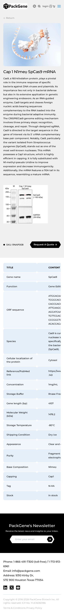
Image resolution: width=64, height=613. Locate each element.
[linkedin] (5, 588)
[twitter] (12, 588)
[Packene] (15, 6)
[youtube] (18, 588)
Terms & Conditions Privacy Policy (22, 607)
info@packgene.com (26, 570)
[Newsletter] (50, 539)
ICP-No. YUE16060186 (34, 602)
